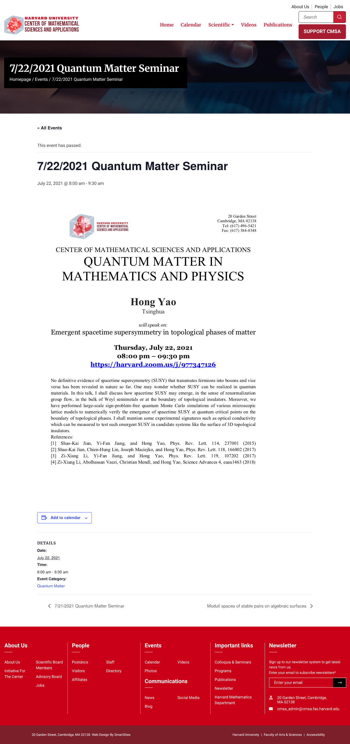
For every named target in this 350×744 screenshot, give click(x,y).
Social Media (188, 698)
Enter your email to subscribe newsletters (302, 673)
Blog (148, 706)
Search (339, 17)
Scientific (219, 25)
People (321, 6)
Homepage (20, 79)
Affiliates (79, 680)
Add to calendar (65, 517)
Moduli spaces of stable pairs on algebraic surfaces (257, 606)
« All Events (49, 128)
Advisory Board (49, 677)
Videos (248, 25)
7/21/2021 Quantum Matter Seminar (88, 606)
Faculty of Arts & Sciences (283, 735)
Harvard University (245, 735)
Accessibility (316, 735)
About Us (300, 6)
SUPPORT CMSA (322, 31)
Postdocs (80, 662)
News (149, 698)
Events (41, 79)
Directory (113, 671)
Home (167, 25)
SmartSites (122, 735)
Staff (110, 662)
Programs (223, 671)
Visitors (78, 671)
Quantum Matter (51, 585)
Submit (339, 682)
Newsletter (224, 688)
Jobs (338, 6)
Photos (151, 671)
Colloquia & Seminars (233, 662)
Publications (278, 25)
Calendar (191, 25)
